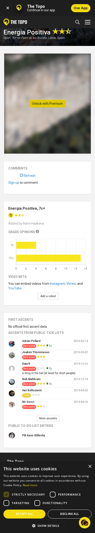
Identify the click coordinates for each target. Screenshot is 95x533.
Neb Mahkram (31, 379)
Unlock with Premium (47, 103)
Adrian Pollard (31, 341)
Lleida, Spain (56, 37)
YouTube (14, 288)
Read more (30, 485)
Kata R (26, 363)
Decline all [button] (69, 514)
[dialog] (47, 497)
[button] (47, 525)
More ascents (48, 418)
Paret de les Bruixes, (34, 37)
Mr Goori (28, 401)
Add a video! (48, 296)
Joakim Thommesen (35, 352)
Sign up (13, 182)
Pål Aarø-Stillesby (33, 435)
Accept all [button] (24, 514)
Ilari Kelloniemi (32, 390)
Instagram (57, 283)
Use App (81, 8)
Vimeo (71, 283)
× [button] (90, 466)
